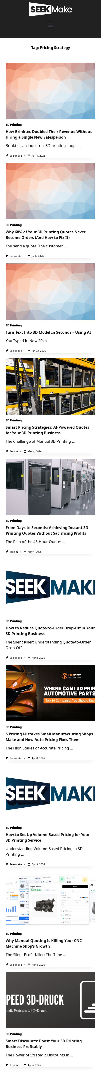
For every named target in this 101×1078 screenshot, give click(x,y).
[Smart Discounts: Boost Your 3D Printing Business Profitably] (50, 1000)
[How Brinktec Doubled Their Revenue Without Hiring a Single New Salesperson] (50, 91)
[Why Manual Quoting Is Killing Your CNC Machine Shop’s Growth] (50, 900)
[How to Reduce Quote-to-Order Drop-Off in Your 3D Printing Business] (50, 587)
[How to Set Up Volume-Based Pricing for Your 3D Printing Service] (50, 794)
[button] (50, 25)
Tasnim (14, 451)
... (78, 145)
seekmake (16, 155)
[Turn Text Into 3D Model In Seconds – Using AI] (50, 291)
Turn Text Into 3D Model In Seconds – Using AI (48, 332)
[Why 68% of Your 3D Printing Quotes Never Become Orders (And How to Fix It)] (50, 191)
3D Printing (14, 125)
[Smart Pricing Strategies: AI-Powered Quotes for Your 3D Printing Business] (50, 386)
